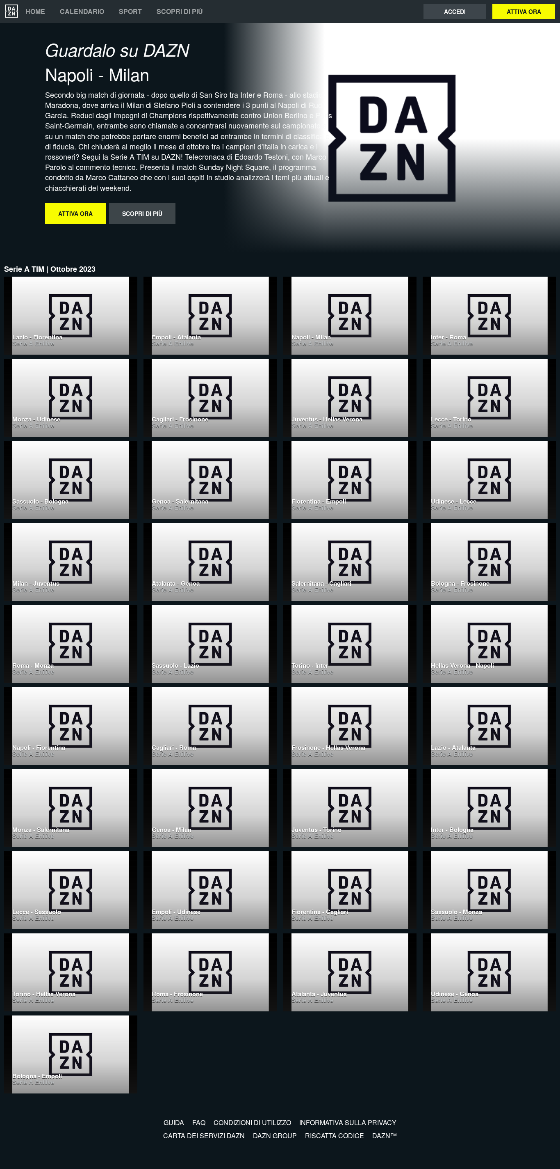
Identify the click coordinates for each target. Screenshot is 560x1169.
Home (35, 11)
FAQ (198, 1122)
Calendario (82, 11)
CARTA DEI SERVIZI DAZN (204, 1135)
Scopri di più (180, 11)
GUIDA (174, 1122)
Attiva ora (524, 11)
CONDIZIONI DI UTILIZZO (252, 1122)
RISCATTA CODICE (334, 1135)
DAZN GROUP (275, 1135)
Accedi (455, 11)
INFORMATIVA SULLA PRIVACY (347, 1122)
